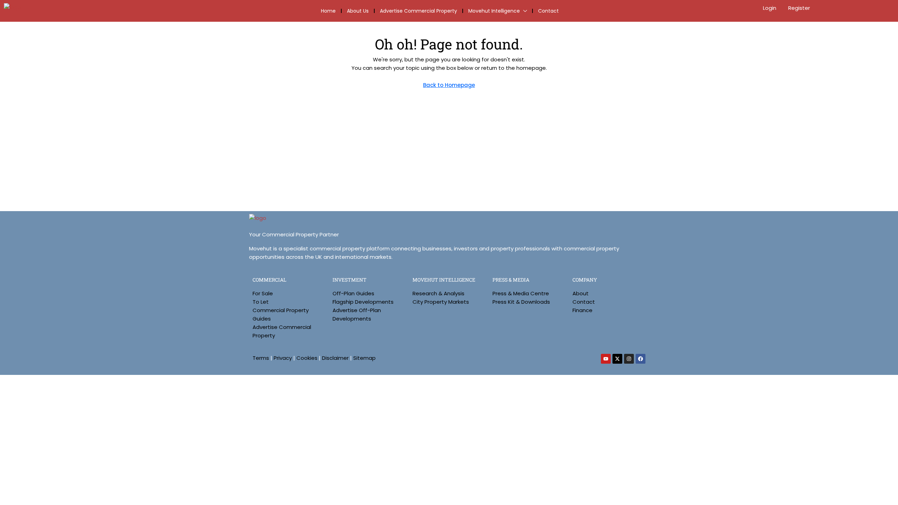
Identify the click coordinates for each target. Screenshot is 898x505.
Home (328, 10)
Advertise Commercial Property (418, 10)
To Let (261, 301)
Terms (261, 358)
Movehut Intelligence (494, 10)
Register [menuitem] (799, 8)
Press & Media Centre (520, 293)
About (580, 293)
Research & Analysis (438, 293)
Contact (548, 10)
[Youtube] (606, 359)
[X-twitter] (617, 359)
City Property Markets (441, 301)
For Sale (263, 293)
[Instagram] (629, 359)
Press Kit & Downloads (521, 301)
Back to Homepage (449, 85)
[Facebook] (640, 359)
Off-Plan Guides (353, 293)
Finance (582, 310)
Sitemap (364, 358)
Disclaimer (335, 358)
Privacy (283, 358)
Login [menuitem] (770, 8)
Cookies (306, 358)
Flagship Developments (363, 301)
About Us (358, 10)
